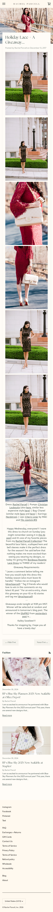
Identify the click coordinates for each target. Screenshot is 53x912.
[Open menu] (6, 4)
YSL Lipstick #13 (28, 520)
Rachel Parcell (20, 505)
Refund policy (8, 859)
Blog (4, 876)
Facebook (6, 812)
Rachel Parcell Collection (29, 541)
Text (4, 821)
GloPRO (25, 613)
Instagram (6, 807)
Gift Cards (7, 837)
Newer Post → (42, 642)
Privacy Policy (8, 851)
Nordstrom (11, 517)
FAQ (4, 828)
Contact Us (7, 841)
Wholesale (6, 864)
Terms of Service (9, 846)
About (5, 880)
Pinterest (6, 816)
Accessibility (7, 869)
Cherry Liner (31, 517)
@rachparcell (13, 584)
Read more (7, 716)
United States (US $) (13, 901)
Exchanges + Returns (11, 833)
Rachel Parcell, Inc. (11, 907)
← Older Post (10, 642)
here (28, 508)
